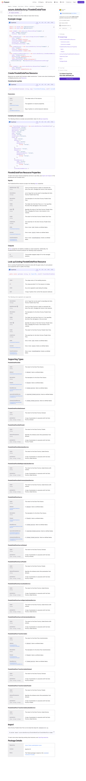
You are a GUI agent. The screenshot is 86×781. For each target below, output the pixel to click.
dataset (11, 372)
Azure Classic (21, 6)
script (11, 216)
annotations (13, 193)
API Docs (26, 6)
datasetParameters (14, 434)
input (36, 183)
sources (12, 232)
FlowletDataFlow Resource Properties (68, 46)
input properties (44, 119)
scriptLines (12, 221)
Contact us (68, 2)
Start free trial (69, 78)
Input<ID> (34, 274)
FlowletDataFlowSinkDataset (16, 373)
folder (11, 203)
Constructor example (65, 44)
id (10, 254)
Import (61, 58)
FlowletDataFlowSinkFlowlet (16, 384)
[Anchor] (47, 9)
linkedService (13, 387)
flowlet (11, 382)
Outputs (62, 51)
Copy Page (62, 67)
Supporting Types (64, 56)
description (12, 198)
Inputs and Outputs (47, 175)
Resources (23, 78)
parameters (12, 418)
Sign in (74, 2)
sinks (11, 227)
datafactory (32, 6)
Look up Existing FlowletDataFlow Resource (69, 53)
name (11, 209)
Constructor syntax (65, 41)
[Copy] (54, 27)
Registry (42, 2)
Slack (57, 2)
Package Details (63, 61)
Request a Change (63, 70)
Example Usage (63, 37)
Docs (35, 2)
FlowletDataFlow (39, 6)
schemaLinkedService (15, 400)
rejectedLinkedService (15, 394)
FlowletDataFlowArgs (39, 88)
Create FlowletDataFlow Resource (67, 39)
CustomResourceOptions (15, 110)
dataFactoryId (13, 187)
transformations (14, 237)
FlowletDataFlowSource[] (15, 234)
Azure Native (73, 13)
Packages (15, 6)
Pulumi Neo (49, 2)
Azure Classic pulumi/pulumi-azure (33, 745)
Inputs (62, 49)
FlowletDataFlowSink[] (15, 228)
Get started (81, 2)
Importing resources (43, 737)
